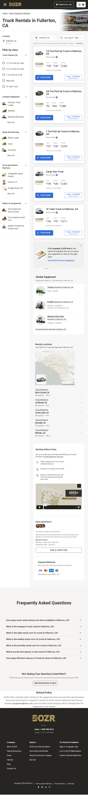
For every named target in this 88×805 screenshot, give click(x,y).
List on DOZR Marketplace (70, 751)
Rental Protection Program (40, 755)
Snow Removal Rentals (39, 751)
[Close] (81, 245)
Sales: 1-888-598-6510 (44, 729)
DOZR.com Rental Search (40, 747)
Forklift (60, 302)
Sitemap (71, 784)
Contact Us (11, 768)
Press (9, 755)
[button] (14, 57)
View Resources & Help (45, 683)
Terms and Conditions (44, 784)
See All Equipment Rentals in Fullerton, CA (51, 329)
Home (5, 13)
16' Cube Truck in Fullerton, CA (62, 209)
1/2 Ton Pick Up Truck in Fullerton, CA (64, 52)
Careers (10, 760)
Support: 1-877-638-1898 (44, 732)
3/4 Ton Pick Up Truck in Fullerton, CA (64, 92)
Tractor (60, 287)
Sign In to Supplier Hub (69, 747)
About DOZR (12, 747)
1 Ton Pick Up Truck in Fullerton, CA (63, 132)
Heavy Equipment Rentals (19, 13)
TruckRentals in (42, 391)
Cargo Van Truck (55, 171)
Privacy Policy (60, 784)
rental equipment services (53, 457)
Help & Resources (14, 751)
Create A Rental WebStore (70, 755)
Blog (9, 764)
